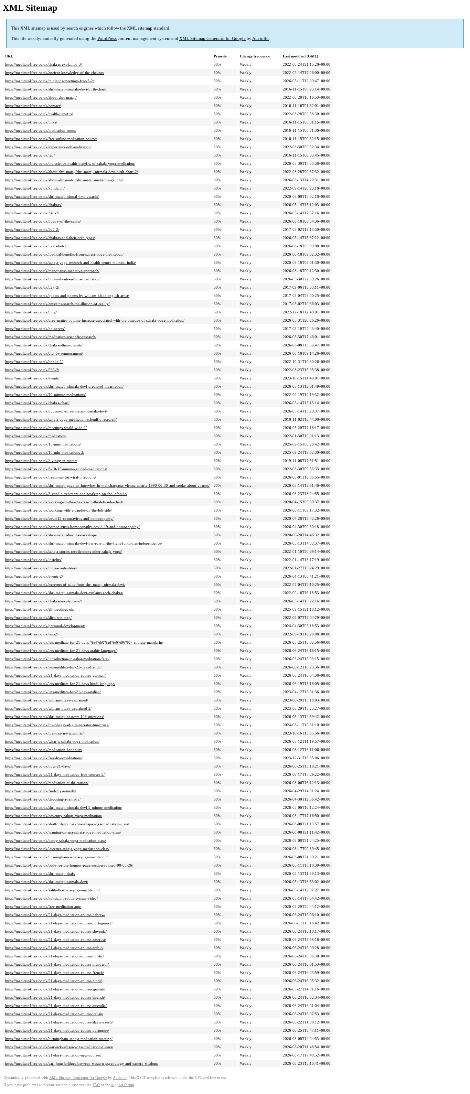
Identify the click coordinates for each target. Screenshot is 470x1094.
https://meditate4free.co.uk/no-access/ (35, 328)
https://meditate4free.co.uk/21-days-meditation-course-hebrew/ (55, 915)
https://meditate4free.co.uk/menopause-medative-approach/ (52, 271)
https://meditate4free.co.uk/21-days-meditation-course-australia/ (56, 1006)
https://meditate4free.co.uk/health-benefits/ (39, 114)
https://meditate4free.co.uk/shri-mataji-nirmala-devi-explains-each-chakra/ (64, 593)
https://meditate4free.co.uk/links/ (31, 122)
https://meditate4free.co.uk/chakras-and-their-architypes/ (50, 238)
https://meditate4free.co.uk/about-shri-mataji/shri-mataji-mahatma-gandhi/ (64, 180)
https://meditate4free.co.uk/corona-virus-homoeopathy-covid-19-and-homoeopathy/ (72, 527)
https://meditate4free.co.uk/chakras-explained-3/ (43, 64)
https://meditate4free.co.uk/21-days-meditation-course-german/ (55, 675)
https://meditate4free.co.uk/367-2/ (32, 229)
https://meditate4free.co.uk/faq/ (30, 155)
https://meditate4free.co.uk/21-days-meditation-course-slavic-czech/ (59, 1022)
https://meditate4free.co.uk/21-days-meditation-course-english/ (55, 997)
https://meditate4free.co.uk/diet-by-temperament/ (44, 353)
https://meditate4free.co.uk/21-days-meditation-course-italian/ (54, 1014)
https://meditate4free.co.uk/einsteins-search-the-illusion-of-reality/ (57, 304)
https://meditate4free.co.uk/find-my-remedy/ (40, 791)
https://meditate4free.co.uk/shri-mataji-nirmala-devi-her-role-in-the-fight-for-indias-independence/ (83, 543)
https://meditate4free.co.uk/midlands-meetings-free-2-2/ (49, 81)
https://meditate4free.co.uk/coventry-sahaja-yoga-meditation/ (53, 816)
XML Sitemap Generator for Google (212, 38)
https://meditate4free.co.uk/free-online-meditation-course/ (51, 139)
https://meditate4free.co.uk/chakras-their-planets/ (44, 345)
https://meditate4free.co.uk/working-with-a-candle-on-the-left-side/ (58, 510)
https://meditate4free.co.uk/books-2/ (34, 362)
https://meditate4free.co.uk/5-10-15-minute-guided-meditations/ (56, 469)
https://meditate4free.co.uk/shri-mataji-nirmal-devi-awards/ (52, 196)
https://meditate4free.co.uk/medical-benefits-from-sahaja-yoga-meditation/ (64, 254)
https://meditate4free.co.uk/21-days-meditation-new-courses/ (53, 1055)
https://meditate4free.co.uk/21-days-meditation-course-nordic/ (54, 956)
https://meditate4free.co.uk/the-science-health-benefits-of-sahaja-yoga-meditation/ (70, 163)
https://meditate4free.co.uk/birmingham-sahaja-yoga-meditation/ (56, 857)
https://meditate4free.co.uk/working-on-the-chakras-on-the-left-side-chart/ (64, 502)
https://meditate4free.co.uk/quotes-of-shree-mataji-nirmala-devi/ (56, 411)
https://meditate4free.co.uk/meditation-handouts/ (43, 750)
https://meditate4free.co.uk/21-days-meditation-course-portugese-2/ (59, 923)
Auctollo (260, 38)
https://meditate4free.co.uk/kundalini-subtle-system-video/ (51, 898)
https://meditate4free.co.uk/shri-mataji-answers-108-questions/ (54, 717)
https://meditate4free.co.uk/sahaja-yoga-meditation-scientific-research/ (61, 419)
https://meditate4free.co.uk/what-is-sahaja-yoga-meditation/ (52, 741)
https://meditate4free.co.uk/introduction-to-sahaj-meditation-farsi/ (57, 659)
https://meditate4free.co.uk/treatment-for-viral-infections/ (50, 477)
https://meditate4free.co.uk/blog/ (31, 312)
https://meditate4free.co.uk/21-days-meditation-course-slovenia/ (56, 931)
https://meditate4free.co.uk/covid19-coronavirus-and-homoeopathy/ (59, 518)
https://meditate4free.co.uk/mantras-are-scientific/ (44, 733)
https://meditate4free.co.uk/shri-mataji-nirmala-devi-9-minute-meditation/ (63, 807)
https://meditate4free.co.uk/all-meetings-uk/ (39, 609)
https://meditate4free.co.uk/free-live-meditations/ (44, 758)
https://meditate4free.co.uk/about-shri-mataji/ (41, 97)
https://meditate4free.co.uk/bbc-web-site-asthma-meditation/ (52, 279)
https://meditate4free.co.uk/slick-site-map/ (38, 617)
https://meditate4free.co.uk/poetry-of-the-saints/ (43, 221)
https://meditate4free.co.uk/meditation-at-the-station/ (46, 783)
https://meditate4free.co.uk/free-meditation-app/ (43, 906)
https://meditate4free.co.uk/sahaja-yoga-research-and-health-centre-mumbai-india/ (70, 262)
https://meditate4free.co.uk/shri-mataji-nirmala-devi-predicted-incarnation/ (64, 386)
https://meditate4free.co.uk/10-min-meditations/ (43, 444)
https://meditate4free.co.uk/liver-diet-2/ (36, 246)
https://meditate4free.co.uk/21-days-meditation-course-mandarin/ (57, 964)
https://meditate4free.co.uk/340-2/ (32, 213)
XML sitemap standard (148, 28)
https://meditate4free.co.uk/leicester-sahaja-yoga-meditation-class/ (57, 849)
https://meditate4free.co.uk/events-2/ (34, 576)
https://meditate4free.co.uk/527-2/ (32, 287)
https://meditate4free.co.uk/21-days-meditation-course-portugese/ (57, 1030)
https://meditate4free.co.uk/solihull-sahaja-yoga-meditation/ (52, 890)
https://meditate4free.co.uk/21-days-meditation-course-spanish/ (55, 989)
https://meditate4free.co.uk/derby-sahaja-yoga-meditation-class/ (55, 840)
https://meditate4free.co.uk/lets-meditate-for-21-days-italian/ (53, 692)
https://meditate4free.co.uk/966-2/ (32, 370)
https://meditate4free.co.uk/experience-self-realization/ (48, 147)
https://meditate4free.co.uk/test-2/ (31, 634)
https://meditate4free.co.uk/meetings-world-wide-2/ (46, 428)
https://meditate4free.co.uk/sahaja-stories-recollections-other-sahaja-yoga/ (63, 551)
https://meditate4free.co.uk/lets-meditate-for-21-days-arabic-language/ (61, 650)
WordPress (107, 38)
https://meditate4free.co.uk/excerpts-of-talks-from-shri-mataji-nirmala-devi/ (65, 584)
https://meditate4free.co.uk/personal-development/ (45, 626)
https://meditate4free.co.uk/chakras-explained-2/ (43, 601)
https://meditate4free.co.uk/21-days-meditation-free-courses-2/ (55, 774)
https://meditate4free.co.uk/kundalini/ (35, 188)
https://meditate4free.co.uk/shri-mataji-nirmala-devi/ (46, 882)
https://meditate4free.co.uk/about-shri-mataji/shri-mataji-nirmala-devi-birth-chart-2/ (71, 172)
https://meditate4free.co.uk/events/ (32, 378)
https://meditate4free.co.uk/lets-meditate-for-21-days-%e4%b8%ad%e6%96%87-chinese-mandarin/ (84, 642)
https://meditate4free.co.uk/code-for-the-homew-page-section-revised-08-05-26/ (69, 865)
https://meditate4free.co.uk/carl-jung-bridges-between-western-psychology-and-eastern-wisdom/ (81, 1063)
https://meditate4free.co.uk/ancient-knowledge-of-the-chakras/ (54, 73)
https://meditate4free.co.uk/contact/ (33, 106)
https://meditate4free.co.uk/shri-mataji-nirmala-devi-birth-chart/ (55, 89)
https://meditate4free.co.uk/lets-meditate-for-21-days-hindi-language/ (60, 684)
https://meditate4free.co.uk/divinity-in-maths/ (41, 461)
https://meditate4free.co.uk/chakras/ (33, 205)
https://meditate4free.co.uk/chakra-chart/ (37, 403)
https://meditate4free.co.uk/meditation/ (35, 436)
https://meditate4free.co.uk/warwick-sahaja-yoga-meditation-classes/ (59, 1047)
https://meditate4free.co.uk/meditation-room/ (40, 130)
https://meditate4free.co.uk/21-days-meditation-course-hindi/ (53, 981)
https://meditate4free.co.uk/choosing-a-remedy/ (43, 799)
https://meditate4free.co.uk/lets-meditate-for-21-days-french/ (53, 667)
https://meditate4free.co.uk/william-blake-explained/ (46, 700)
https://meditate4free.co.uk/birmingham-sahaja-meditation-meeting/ (59, 1039)
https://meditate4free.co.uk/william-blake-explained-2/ (48, 708)
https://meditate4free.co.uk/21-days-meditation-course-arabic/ (54, 948)
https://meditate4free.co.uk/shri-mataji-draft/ (40, 873)
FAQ (96, 1085)
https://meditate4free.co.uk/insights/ (33, 560)
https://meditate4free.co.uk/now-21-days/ (38, 766)
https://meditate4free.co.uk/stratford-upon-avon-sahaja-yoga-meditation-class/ (67, 824)
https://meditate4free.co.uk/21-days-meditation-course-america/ (55, 939)
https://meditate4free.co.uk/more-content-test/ (41, 568)
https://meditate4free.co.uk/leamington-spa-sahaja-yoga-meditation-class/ (63, 832)
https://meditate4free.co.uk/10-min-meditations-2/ (44, 452)
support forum (122, 1085)
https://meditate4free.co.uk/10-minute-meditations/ (45, 395)
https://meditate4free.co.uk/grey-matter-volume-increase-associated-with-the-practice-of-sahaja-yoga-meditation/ (94, 320)
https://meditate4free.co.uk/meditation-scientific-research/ (50, 337)
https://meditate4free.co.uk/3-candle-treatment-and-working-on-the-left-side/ (66, 494)
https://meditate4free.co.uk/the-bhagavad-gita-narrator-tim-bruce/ (57, 725)
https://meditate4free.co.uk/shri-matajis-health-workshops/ (51, 535)
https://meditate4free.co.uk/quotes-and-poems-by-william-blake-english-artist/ (67, 295)
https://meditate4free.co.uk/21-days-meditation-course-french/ (54, 972)
